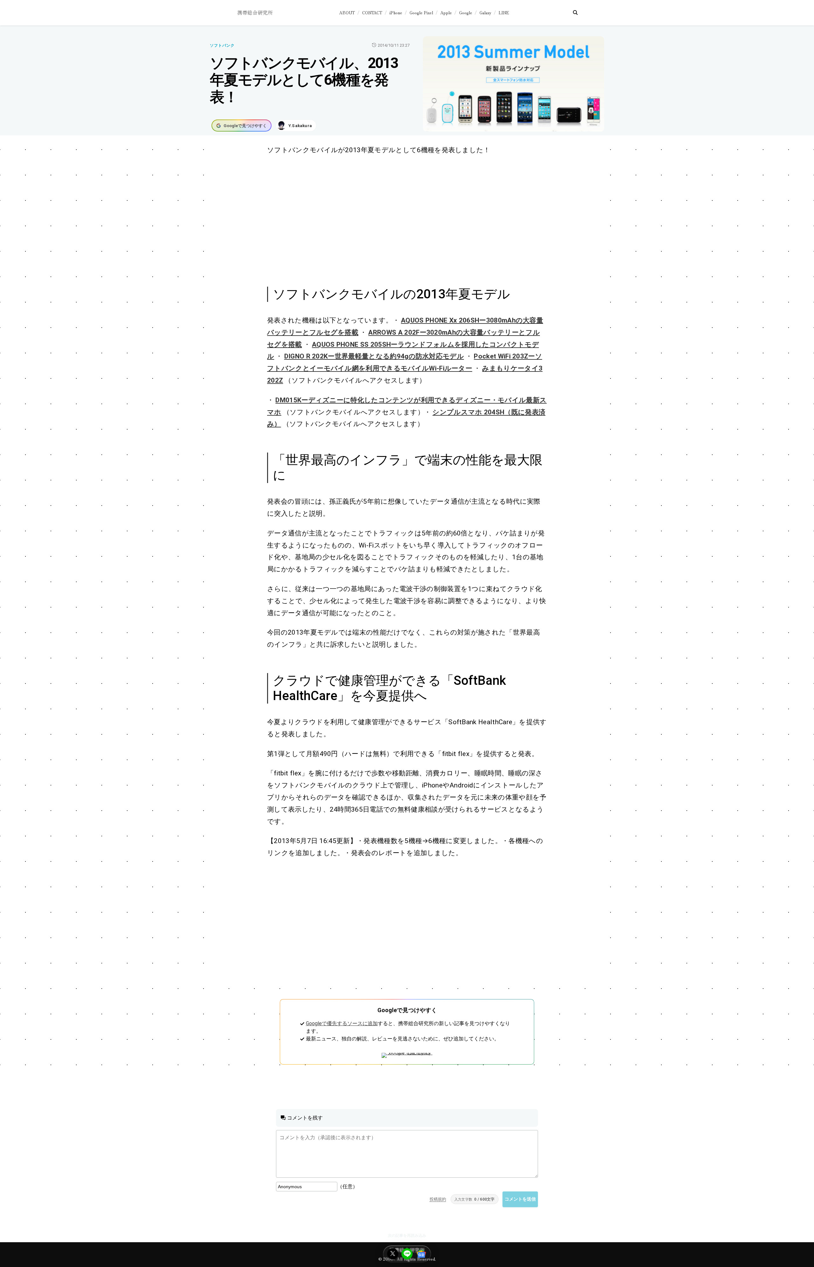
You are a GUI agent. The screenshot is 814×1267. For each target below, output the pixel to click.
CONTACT (372, 13)
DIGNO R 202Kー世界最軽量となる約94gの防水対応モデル (374, 356)
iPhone (396, 13)
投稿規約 (438, 1199)
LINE (504, 13)
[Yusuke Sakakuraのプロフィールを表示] (296, 125)
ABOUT (347, 13)
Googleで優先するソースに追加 (342, 1023)
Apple (446, 13)
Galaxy (485, 13)
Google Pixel (421, 13)
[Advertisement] (400, 219)
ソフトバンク (222, 45)
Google (465, 13)
